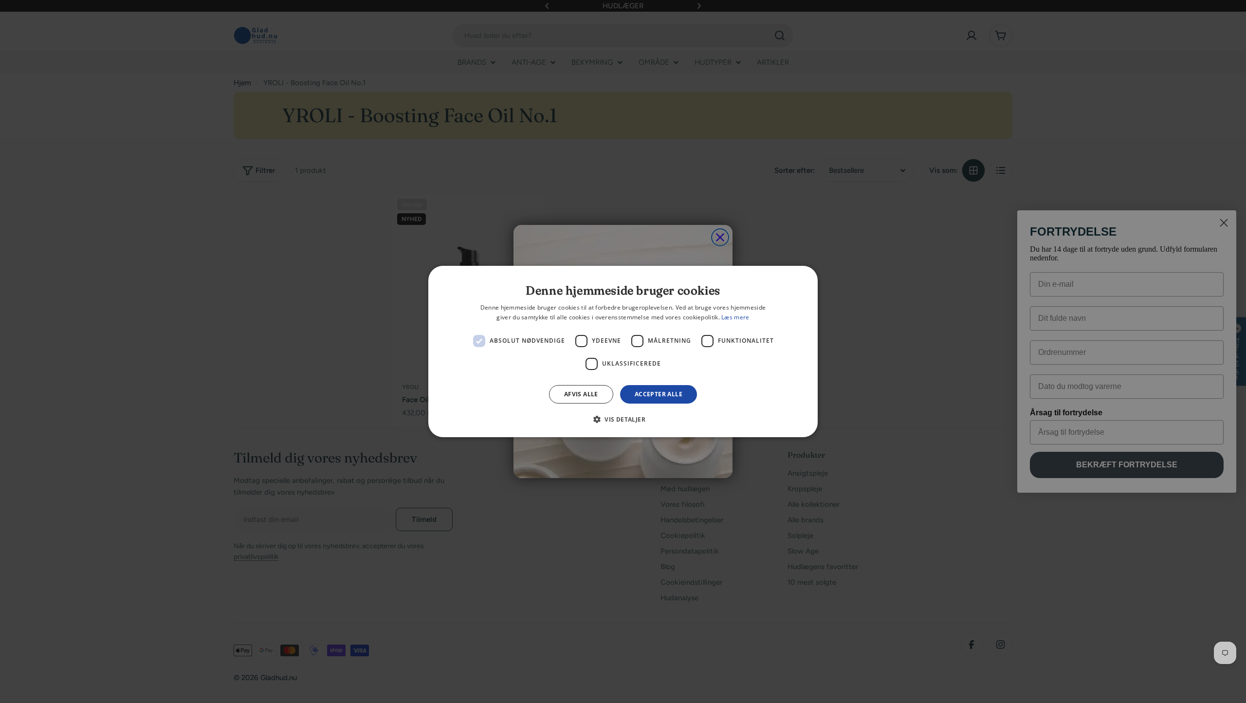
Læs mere (735, 317)
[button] (623, 419)
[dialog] (623, 351)
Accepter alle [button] (658, 394)
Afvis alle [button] (581, 394)
